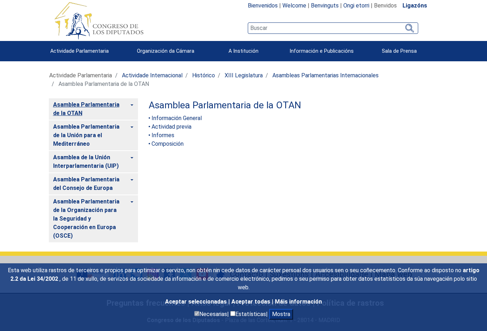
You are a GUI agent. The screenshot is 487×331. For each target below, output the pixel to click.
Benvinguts (325, 5)
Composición (168, 143)
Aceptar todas (251, 301)
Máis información (298, 301)
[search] (333, 28)
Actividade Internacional (152, 75)
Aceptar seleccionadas (196, 301)
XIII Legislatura (244, 75)
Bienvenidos (263, 5)
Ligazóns (415, 5)
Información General (177, 118)
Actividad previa (171, 126)
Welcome (294, 5)
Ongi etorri (356, 5)
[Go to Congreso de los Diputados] (98, 20)
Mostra (281, 314)
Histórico (203, 75)
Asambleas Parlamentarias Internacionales (325, 75)
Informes (163, 135)
